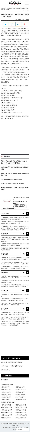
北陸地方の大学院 (21, 410)
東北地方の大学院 (21, 405)
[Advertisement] (15, 136)
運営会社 (3, 423)
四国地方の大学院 (7, 415)
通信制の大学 (6, 399)
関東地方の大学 (6, 389)
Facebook (15, 423)
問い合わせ (21, 423)
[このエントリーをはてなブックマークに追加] (19, 24)
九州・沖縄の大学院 (21, 415)
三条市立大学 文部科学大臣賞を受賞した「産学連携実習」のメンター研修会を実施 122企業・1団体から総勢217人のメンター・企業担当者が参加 (15, 323)
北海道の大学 (6, 387)
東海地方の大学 (6, 392)
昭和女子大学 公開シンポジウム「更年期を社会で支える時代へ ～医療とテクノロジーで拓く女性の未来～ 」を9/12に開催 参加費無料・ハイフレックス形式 (15, 228)
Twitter (10, 423)
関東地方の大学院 (7, 407)
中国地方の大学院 (21, 412)
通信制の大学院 (6, 417)
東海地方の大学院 (7, 410)
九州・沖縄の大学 (21, 397)
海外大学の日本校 (21, 399)
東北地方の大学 (20, 387)
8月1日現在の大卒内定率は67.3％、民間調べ (12, 183)
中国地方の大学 (20, 394)
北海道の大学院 (6, 405)
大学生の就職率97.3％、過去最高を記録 (11, 179)
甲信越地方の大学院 (21, 407)
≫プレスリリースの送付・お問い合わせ (11, 366)
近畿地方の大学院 (7, 412)
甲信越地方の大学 (21, 389)
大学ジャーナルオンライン (17, 427)
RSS (7, 423)
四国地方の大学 (6, 397)
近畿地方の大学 (6, 394)
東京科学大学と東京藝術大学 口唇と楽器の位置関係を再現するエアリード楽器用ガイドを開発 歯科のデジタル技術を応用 (15, 239)
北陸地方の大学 (20, 392)
